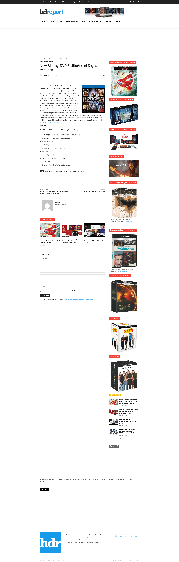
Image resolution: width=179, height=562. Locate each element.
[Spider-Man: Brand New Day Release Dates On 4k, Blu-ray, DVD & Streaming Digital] (50, 230)
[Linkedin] (121, 536)
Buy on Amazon (123, 271)
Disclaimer (130, 560)
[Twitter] (136, 1)
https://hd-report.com (60, 204)
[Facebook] (130, 1)
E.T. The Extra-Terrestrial (60, 171)
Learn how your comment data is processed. (78, 299)
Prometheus (72, 171)
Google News (88, 542)
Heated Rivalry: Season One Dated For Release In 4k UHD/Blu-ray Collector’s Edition (129, 431)
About (115, 560)
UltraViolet (80, 171)
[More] (89, 80)
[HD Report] (52, 12)
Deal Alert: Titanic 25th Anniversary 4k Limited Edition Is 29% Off (93, 240)
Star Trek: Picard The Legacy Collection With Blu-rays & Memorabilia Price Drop (70, 240)
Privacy (137, 560)
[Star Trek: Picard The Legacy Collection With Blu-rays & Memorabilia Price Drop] (72, 230)
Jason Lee (46, 75)
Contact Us (121, 560)
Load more (123, 439)
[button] (137, 25)
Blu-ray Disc (47, 59)
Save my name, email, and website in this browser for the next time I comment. (65, 291)
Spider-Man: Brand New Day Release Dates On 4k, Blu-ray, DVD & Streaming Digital (50, 240)
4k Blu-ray (42, 236)
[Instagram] (133, 1)
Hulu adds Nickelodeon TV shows (93, 191)
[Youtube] (138, 1)
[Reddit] (126, 536)
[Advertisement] (89, 42)
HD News (50, 61)
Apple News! (78, 542)
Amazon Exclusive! (127, 221)
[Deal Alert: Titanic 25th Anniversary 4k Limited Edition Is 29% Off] (94, 230)
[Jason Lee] (41, 75)
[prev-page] (41, 246)
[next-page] (44, 246)
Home (41, 59)
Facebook (97, 542)
